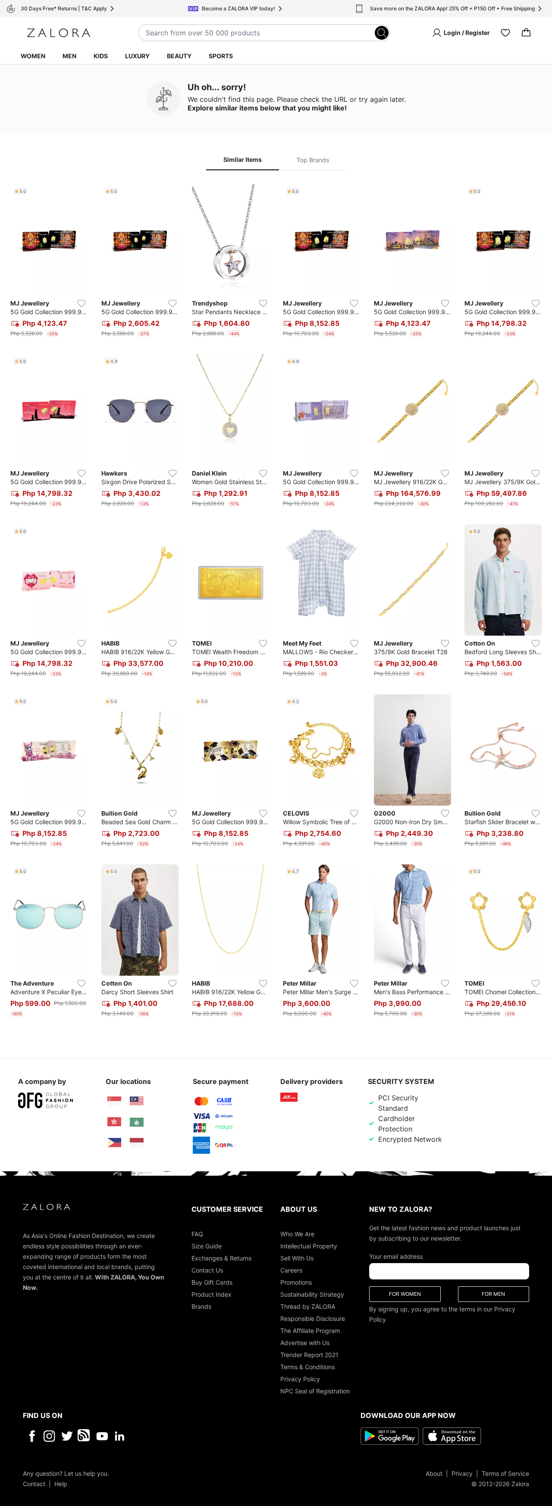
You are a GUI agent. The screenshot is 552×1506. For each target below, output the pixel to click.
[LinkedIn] (120, 1435)
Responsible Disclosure (312, 1318)
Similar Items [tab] (242, 159)
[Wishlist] (505, 33)
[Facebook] (32, 1435)
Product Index (211, 1294)
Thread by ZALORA (307, 1306)
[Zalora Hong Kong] (114, 1122)
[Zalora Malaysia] (136, 1101)
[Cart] (526, 33)
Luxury (137, 56)
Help (60, 1483)
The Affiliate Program (310, 1330)
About (434, 1473)
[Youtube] (102, 1435)
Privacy (462, 1473)
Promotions (296, 1281)
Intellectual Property (308, 1245)
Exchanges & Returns (221, 1257)
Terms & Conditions (307, 1366)
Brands (201, 1306)
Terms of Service (505, 1473)
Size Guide (206, 1245)
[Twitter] (67, 1435)
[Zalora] (59, 32)
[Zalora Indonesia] (136, 1142)
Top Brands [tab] (313, 160)
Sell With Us (297, 1257)
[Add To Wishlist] (81, 303)
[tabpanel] (276, 602)
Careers (291, 1269)
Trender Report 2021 (309, 1354)
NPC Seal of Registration (315, 1390)
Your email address (396, 1256)
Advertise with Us (304, 1342)
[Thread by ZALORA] (84, 1435)
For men (493, 1293)
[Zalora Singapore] (114, 1101)
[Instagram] (49, 1435)
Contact (34, 1483)
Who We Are (297, 1233)
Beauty (179, 56)
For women (405, 1293)
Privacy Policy (300, 1378)
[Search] (382, 33)
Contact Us (207, 1269)
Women (33, 56)
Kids (101, 56)
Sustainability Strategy (312, 1294)
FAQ (197, 1233)
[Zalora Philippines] (114, 1142)
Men (69, 56)
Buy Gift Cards (211, 1281)
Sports (221, 56)
